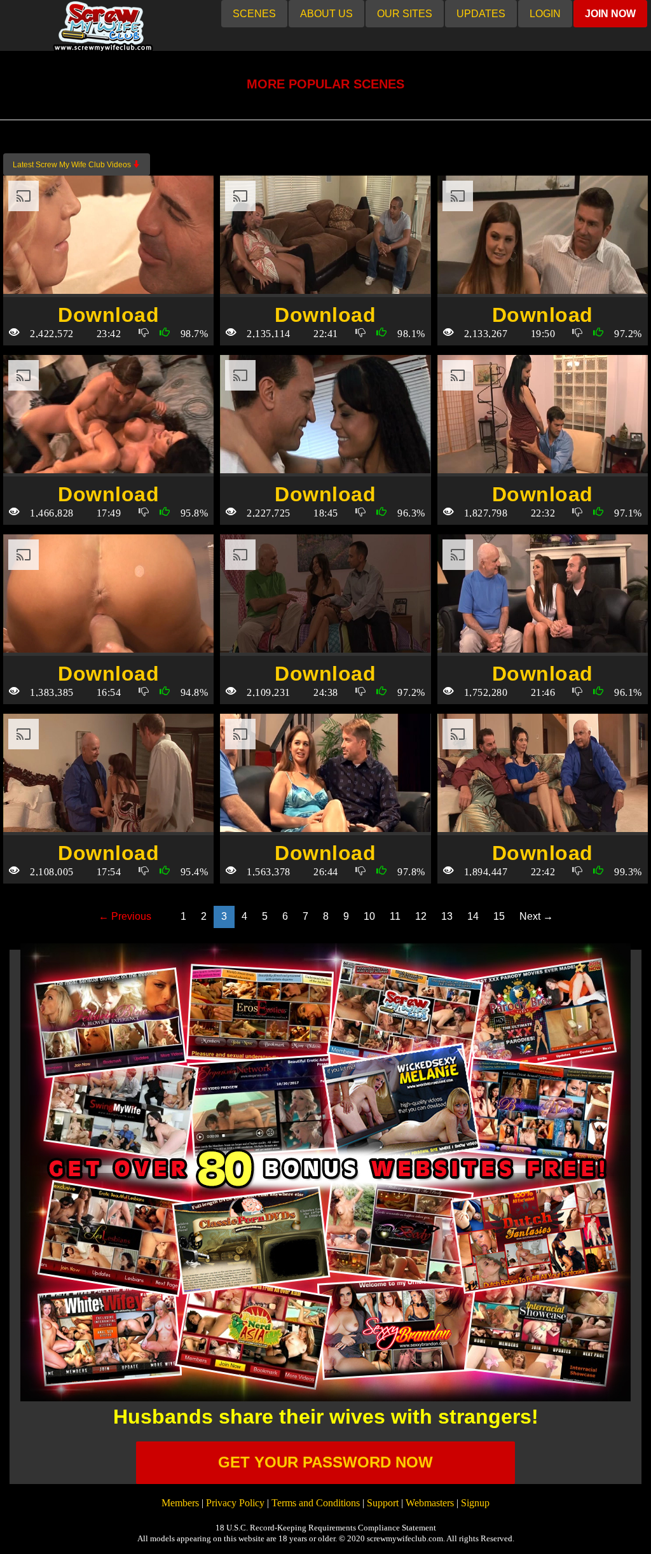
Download (108, 314)
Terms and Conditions (315, 1502)
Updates (480, 13)
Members (180, 1502)
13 (447, 916)
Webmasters (430, 1502)
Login (545, 13)
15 (499, 916)
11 (395, 916)
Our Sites (404, 13)
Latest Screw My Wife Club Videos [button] (73, 164)
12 (421, 916)
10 (369, 916)
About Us (326, 13)
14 (473, 916)
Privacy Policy (235, 1502)
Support (383, 1502)
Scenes (254, 13)
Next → (536, 916)
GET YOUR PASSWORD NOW (325, 1462)
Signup (475, 1502)
